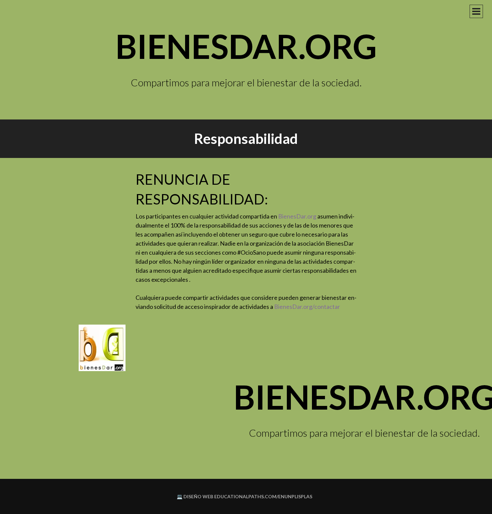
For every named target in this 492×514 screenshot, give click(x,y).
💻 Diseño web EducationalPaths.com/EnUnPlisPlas (244, 496)
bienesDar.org (246, 46)
